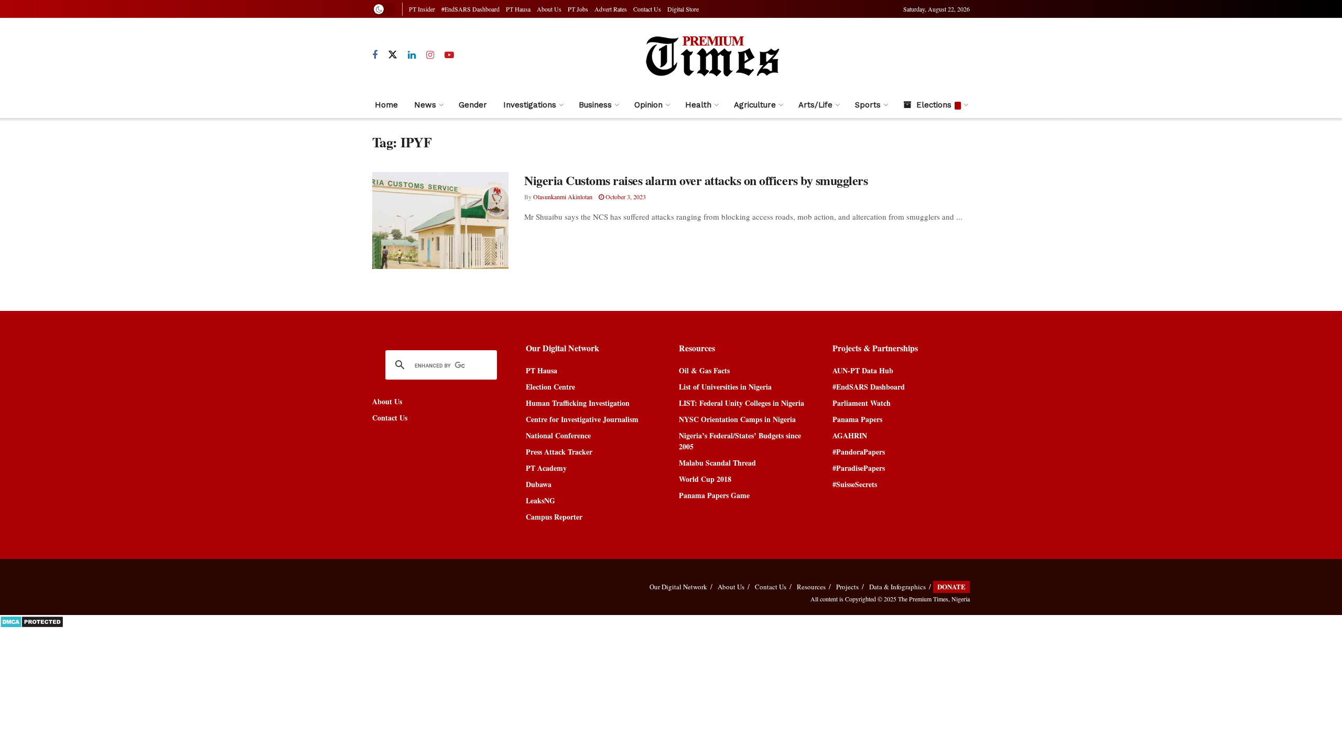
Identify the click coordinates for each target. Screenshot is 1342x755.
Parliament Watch (861, 402)
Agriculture (755, 105)
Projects (847, 586)
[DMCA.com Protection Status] (31, 620)
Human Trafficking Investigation (578, 402)
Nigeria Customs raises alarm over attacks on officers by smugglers (696, 180)
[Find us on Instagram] (430, 55)
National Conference (558, 435)
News (425, 105)
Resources (811, 586)
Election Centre (550, 386)
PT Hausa (518, 9)
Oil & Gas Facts (704, 370)
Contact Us (647, 9)
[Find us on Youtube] (449, 55)
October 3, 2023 (625, 196)
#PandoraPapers (858, 451)
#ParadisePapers (858, 467)
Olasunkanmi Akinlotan (562, 196)
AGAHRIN (849, 435)
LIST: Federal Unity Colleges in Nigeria (741, 402)
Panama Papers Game (714, 495)
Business (595, 105)
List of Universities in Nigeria (725, 386)
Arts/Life (815, 105)
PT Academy (546, 467)
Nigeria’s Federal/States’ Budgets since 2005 (740, 441)
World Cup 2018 (705, 478)
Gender (473, 105)
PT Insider (422, 9)
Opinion (648, 105)
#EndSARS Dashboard (470, 9)
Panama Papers (857, 419)
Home (386, 105)
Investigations (529, 105)
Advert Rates (610, 9)
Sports (868, 105)
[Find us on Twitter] (392, 55)
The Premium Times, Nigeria (934, 599)
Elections (933, 105)
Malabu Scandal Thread (717, 462)
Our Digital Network (678, 586)
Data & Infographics (897, 586)
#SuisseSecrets (854, 484)
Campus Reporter (554, 516)
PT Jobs (578, 9)
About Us (549, 9)
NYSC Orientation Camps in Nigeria (737, 419)
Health (698, 105)
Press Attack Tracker (559, 451)
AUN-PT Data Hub (862, 370)
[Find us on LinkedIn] (412, 55)
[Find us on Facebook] (374, 55)
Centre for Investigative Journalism (582, 419)
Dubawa (538, 484)
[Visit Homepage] (712, 55)
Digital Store (683, 9)
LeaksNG (540, 500)
